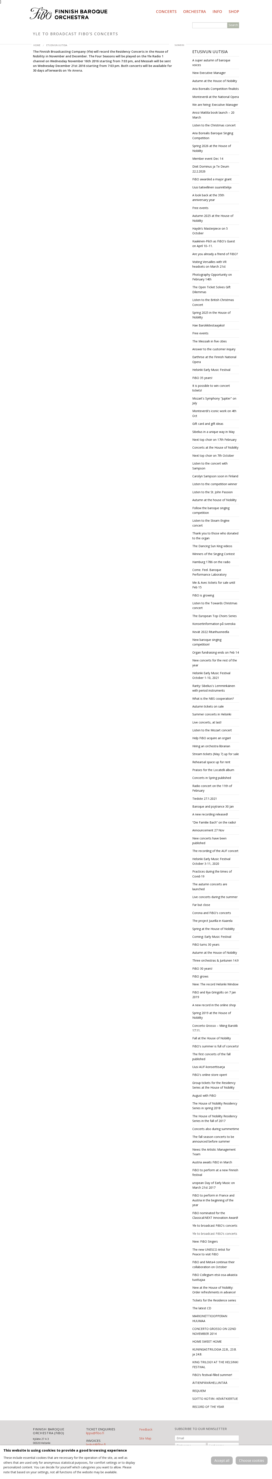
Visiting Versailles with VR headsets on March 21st (209, 264)
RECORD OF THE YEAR (208, 1407)
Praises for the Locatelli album (213, 770)
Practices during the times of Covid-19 (212, 873)
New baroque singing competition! (206, 642)
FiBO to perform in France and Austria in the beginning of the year (213, 1200)
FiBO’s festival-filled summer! (212, 1375)
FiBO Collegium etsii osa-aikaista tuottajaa (214, 1277)
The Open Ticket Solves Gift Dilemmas (211, 289)
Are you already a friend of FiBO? (215, 254)
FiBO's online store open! (209, 1075)
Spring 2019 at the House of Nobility (211, 1015)
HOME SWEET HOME (207, 1341)
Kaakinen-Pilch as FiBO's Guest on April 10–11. (213, 243)
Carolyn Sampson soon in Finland (215, 476)
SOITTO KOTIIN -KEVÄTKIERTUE (215, 1399)
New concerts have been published (209, 840)
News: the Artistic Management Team (214, 1151)
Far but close (201, 905)
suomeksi (179, 45)
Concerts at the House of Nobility (215, 447)
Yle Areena (74, 70)
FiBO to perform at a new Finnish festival (215, 1172)
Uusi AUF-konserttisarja (208, 1067)
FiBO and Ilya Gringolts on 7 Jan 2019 (214, 994)
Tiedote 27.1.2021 (204, 799)
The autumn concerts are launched (209, 886)
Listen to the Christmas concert (214, 125)
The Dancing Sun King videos (212, 546)
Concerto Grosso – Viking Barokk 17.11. (215, 1028)
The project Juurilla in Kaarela (212, 921)
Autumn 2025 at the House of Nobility (212, 218)
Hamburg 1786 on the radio (211, 562)
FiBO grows (200, 976)
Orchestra (194, 11)
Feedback (145, 1429)
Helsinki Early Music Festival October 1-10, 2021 (211, 675)
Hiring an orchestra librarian (211, 746)
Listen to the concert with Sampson (210, 465)
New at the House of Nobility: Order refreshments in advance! (214, 1289)
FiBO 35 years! (202, 378)
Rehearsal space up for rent (211, 762)
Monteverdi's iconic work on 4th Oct (214, 413)
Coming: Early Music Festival (211, 937)
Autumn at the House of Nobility (214, 81)
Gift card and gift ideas (207, 424)
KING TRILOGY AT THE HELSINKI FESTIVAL (215, 1364)
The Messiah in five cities (209, 341)
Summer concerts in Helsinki (211, 714)
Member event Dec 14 (207, 159)
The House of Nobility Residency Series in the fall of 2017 (214, 1118)
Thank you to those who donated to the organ (215, 535)
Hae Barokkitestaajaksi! (208, 325)
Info (217, 11)
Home (36, 45)
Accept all (221, 1460)
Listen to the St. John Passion (212, 492)
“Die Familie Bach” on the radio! (214, 822)
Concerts (166, 11)
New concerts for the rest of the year (214, 662)
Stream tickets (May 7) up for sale (215, 754)
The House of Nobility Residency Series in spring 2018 (214, 1105)
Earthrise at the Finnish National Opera (214, 359)
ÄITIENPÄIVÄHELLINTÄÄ (209, 1383)
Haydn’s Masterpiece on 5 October (210, 230)
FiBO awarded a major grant (212, 179)
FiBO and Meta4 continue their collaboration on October (213, 1264)
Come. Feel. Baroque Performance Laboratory (209, 572)
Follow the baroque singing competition (211, 510)
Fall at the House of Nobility (211, 1038)
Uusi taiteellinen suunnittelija (211, 187)
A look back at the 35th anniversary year (208, 197)
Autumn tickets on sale (208, 706)
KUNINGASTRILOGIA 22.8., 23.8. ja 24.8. (214, 1351)
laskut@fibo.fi (96, 1444)
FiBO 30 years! (202, 968)
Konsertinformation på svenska (213, 624)
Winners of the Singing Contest (213, 554)
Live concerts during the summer (215, 897)
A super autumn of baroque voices (211, 62)
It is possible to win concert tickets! (211, 388)
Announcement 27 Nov (208, 830)
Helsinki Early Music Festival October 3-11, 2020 (211, 861)
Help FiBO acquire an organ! (211, 738)
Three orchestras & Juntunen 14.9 (215, 960)
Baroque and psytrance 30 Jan (213, 806)
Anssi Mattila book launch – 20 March (213, 114)
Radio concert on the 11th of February (212, 788)
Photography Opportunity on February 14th (212, 277)
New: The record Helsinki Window (215, 984)
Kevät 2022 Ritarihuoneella (210, 632)
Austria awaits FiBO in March (212, 1162)
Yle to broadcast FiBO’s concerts (214, 1234)
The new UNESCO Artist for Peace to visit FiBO (211, 1251)
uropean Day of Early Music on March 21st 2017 (213, 1185)
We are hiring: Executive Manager (215, 105)
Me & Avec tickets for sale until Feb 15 (213, 585)
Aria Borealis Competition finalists (215, 89)
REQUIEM (199, 1391)
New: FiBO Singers (205, 1241)
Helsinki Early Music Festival (211, 370)
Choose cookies (251, 1460)
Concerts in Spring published (211, 778)
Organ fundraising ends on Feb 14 (215, 652)
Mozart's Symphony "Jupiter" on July (214, 400)
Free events (200, 208)
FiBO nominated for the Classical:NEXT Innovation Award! (215, 1215)
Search (233, 25)
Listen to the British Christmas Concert (213, 302)
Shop (234, 11)
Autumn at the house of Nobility (214, 500)
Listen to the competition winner (214, 484)
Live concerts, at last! (206, 722)
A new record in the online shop (214, 1005)
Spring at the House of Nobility (213, 929)
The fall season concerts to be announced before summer (213, 1139)
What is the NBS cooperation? (213, 698)
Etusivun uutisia (56, 45)
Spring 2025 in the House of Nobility (211, 315)
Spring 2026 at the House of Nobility (211, 148)
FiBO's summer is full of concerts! (215, 1046)
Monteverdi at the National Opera (215, 97)
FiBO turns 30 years (206, 944)
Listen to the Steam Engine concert (211, 522)
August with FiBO (204, 1095)
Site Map (145, 1438)
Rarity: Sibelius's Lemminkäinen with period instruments (213, 688)
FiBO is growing (203, 595)
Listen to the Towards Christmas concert (214, 605)
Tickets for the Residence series (214, 1300)
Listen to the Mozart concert (212, 730)
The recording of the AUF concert (215, 851)
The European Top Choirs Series (214, 616)
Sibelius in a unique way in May (213, 432)
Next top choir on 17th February (214, 440)
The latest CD (201, 1308)
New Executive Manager (209, 73)
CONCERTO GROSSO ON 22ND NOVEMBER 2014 (214, 1331)
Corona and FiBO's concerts (211, 913)
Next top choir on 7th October (213, 455)
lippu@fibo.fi (95, 1433)
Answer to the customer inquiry (213, 349)
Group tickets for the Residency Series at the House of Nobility (213, 1085)
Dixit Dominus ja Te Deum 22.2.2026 (210, 168)
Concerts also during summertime (215, 1129)
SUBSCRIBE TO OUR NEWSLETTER (201, 1428)
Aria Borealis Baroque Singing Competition (212, 135)
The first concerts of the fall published (211, 1056)
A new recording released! (210, 814)
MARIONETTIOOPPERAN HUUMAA (209, 1318)
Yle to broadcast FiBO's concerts (214, 1225)
